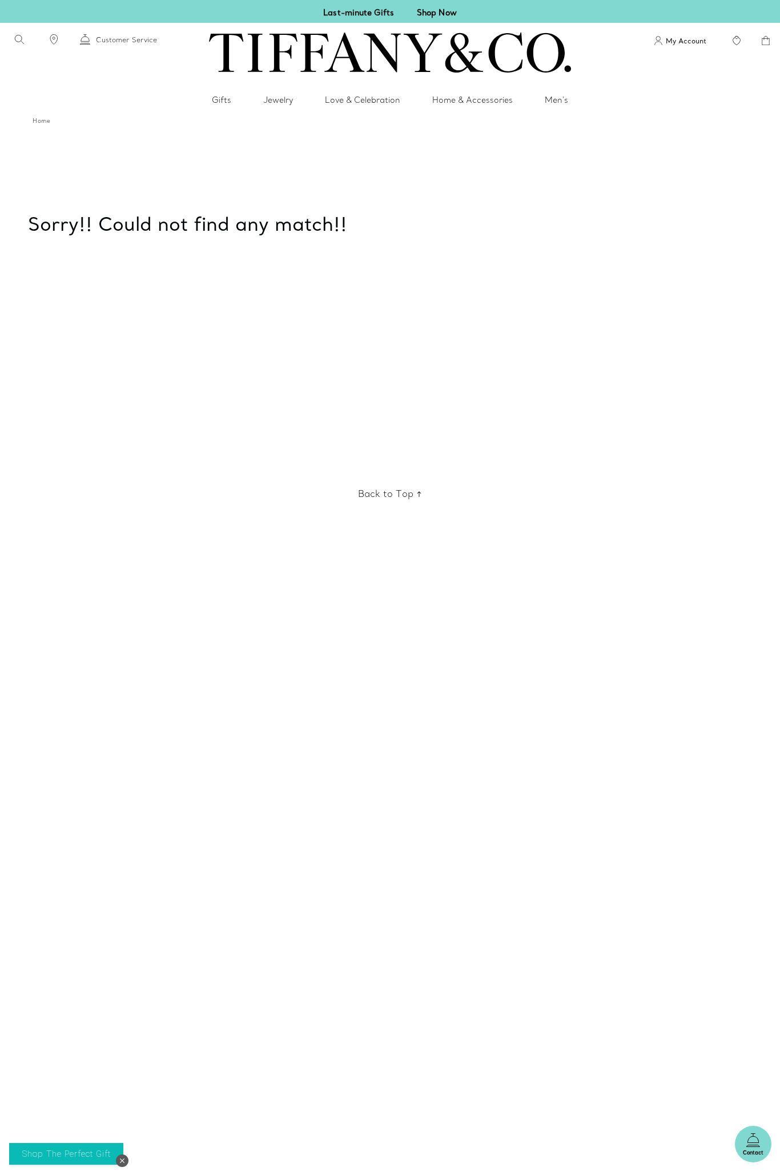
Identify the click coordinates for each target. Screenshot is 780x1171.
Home (41, 121)
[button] (122, 1160)
